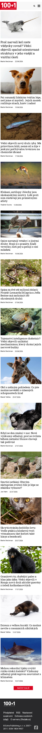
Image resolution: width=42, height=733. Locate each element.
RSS (18, 712)
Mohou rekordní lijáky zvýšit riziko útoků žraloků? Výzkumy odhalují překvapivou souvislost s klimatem (21, 673)
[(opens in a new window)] (36, 720)
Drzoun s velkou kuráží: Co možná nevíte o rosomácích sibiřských (21, 627)
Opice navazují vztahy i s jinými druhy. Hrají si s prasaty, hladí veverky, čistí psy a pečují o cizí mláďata (20, 245)
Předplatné (8, 712)
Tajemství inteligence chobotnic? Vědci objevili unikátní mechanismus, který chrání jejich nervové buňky (21, 343)
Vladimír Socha (6, 205)
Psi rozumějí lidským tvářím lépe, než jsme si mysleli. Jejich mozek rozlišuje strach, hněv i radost (21, 100)
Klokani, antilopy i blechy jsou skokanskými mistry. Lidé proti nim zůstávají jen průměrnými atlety (20, 196)
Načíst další (23, 688)
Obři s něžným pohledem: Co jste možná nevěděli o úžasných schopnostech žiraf (20, 390)
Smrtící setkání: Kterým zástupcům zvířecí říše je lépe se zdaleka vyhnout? (20, 485)
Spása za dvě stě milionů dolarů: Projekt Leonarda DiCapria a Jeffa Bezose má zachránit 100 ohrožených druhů (20, 294)
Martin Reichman (7, 61)
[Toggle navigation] (39, 5)
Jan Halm (4, 492)
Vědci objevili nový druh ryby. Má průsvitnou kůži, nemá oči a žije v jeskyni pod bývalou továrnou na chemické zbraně (21, 148)
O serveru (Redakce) (21, 719)
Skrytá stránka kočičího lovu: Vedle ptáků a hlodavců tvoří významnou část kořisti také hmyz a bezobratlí (18, 532)
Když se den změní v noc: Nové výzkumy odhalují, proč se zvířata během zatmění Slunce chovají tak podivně (21, 438)
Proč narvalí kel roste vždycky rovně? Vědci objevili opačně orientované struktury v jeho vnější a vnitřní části (20, 49)
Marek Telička (6, 397)
